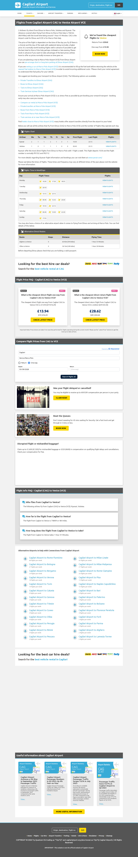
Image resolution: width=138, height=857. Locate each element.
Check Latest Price (42, 320)
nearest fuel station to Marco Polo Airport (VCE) (37, 69)
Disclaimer (93, 836)
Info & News (82, 13)
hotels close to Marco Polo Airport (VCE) (38, 121)
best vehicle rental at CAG (49, 268)
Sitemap (109, 836)
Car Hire (40, 13)
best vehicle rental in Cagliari (51, 659)
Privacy (101, 836)
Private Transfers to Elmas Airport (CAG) (36, 80)
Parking (70, 13)
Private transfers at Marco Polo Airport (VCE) (38, 106)
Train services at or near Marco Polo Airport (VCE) (40, 117)
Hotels (94, 13)
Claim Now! (61, 398)
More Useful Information (69, 812)
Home (19, 13)
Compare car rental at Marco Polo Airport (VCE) (39, 103)
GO (119, 5)
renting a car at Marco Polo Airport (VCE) (42, 67)
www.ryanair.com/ (95, 158)
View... (23, 799)
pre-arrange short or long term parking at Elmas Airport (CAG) (49, 62)
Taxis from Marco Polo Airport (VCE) (34, 114)
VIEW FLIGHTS (111, 142)
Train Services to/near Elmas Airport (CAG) (37, 91)
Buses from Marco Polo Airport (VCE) (35, 110)
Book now (100, 54)
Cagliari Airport (39, 5)
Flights (29, 13)
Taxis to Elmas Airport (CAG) (31, 88)
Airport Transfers (55, 13)
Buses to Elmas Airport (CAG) (31, 84)
